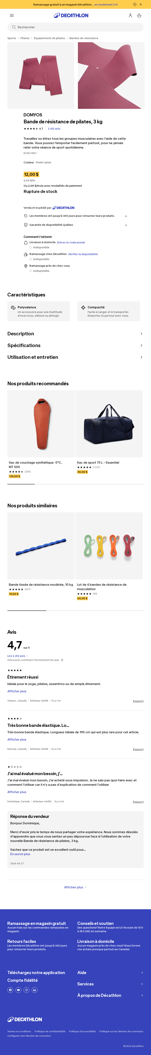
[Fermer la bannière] (141, 4)
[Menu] (11, 15)
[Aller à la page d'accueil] (71, 15)
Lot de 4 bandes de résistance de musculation (102, 587)
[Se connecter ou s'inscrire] (130, 15)
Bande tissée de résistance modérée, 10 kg (41, 584)
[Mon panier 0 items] (139, 15)
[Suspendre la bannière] (135, 4)
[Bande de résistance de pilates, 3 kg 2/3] (111, 75)
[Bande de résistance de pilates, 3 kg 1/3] (40, 75)
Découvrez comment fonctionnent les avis (33, 660)
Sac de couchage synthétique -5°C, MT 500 (35, 465)
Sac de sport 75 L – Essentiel (98, 462)
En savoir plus (20, 854)
